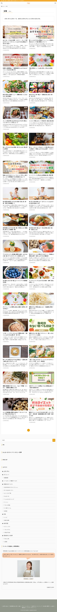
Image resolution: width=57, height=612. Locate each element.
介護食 (5, 541)
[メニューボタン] (55, 3)
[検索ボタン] (1, 3)
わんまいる (6, 496)
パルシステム (7, 529)
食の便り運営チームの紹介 (48, 606)
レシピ (5, 517)
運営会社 (24, 607)
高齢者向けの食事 (8, 535)
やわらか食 (6, 538)
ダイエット (6, 474)
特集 (5, 514)
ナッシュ (6, 502)
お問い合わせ (5, 606)
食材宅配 (6, 523)
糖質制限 (6, 477)
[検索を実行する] (53, 440)
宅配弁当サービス (8, 484)
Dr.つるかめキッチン (8, 490)
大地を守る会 (7, 532)
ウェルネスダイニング (9, 499)
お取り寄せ (6, 471)
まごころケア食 (7, 493)
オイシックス (7, 526)
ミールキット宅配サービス (10, 480)
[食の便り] (28, 3)
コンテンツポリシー (31, 607)
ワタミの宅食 (7, 505)
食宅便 (5, 511)
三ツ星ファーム (7, 508)
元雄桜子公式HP (50, 587)
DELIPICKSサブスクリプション (11, 487)
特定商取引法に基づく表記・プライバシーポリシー (20, 606)
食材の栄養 (6, 520)
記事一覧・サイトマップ (37, 606)
